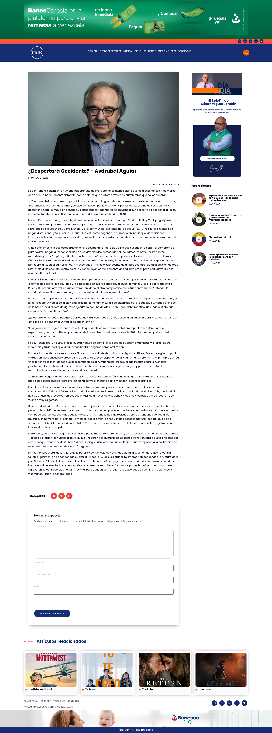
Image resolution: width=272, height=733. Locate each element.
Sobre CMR (184, 51)
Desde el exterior (111, 51)
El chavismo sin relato (222, 237)
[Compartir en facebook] (54, 496)
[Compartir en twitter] (61, 496)
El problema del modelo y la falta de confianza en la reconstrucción (225, 198)
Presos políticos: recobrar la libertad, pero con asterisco (224, 257)
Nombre (39, 562)
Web (36, 586)
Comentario (41, 526)
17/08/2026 (214, 262)
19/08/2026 (214, 223)
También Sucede (167, 51)
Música (127, 51)
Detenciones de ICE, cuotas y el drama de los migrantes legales (225, 217)
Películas (140, 51)
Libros (152, 51)
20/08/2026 (215, 203)
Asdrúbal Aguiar (169, 184)
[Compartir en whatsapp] (69, 496)
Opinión (92, 51)
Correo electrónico (45, 574)
